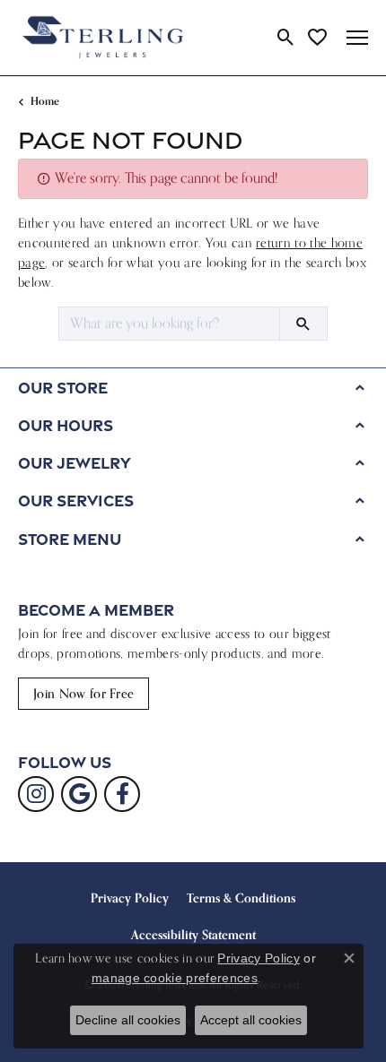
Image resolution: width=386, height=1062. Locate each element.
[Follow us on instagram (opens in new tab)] (36, 794)
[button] (286, 38)
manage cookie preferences (175, 978)
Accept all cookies (251, 1020)
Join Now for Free (83, 693)
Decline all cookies (127, 1020)
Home (45, 101)
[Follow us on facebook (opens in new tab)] (122, 794)
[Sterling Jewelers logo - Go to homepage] (103, 37)
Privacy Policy (130, 898)
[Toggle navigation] (357, 38)
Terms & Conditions (241, 898)
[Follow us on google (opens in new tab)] (79, 794)
